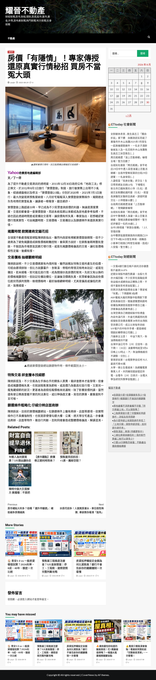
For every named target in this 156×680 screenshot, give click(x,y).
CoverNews (88, 674)
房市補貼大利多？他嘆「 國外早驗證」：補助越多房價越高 (30, 508)
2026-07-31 (90, 576)
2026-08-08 (56, 576)
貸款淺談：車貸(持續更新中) (128, 431)
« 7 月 (128, 115)
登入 (24, 599)
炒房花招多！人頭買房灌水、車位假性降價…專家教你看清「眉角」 (82, 508)
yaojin (12, 82)
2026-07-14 (110, 660)
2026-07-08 (140, 660)
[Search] (149, 37)
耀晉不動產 (25, 10)
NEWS (11, 52)
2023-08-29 (23, 82)
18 (117, 95)
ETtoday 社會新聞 (123, 124)
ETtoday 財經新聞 (123, 257)
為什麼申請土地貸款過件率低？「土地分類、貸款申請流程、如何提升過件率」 (129, 424)
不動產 (11, 38)
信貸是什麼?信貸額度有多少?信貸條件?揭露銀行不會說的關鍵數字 (129, 399)
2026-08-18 (22, 576)
